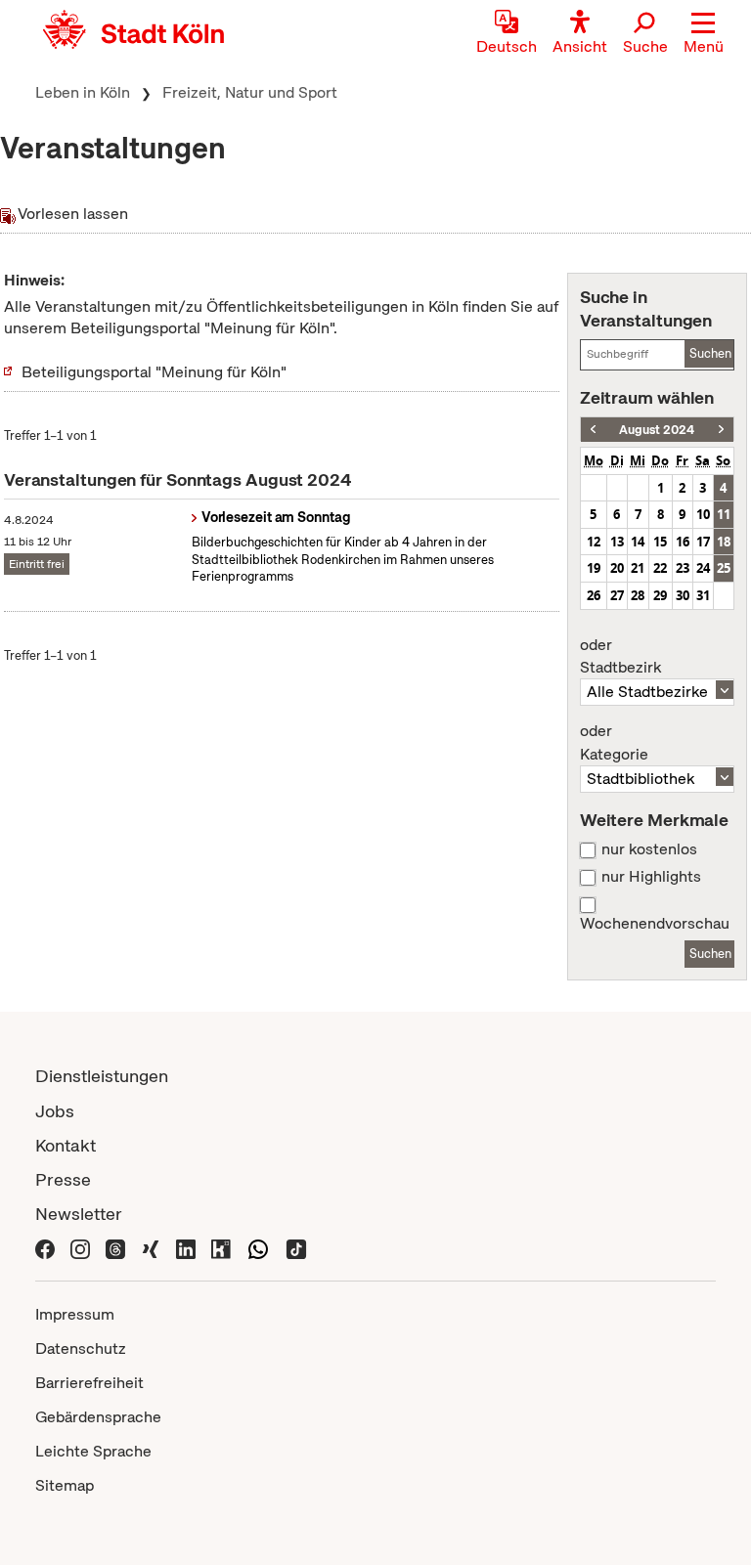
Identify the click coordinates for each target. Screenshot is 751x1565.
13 (617, 541)
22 (660, 568)
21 (637, 568)
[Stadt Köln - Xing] (150, 1248)
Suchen (710, 353)
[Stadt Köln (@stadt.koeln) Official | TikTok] (296, 1248)
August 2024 (656, 429)
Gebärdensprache (98, 1417)
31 (703, 595)
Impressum (74, 1314)
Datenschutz (80, 1348)
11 (723, 514)
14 (637, 541)
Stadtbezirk (620, 656)
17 (703, 541)
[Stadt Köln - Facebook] (45, 1248)
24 (703, 568)
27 (617, 595)
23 (682, 568)
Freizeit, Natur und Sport (249, 92)
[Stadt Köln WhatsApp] (258, 1248)
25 (723, 568)
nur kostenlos (649, 849)
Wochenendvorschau (654, 924)
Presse (63, 1179)
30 (682, 595)
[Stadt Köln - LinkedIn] (186, 1248)
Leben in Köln (82, 92)
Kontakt (65, 1145)
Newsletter (78, 1213)
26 (593, 595)
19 (593, 568)
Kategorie (614, 742)
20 (617, 568)
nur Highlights (651, 877)
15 (660, 541)
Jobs (54, 1111)
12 (593, 541)
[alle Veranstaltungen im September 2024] (721, 429)
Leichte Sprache (93, 1451)
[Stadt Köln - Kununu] (221, 1248)
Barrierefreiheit (89, 1382)
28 (637, 595)
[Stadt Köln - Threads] (115, 1248)
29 (660, 595)
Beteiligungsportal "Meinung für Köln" (154, 372)
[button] (704, 34)
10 (703, 514)
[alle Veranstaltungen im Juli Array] (593, 429)
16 (682, 541)
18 (723, 541)
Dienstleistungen (101, 1076)
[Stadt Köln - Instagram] (80, 1248)
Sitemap (64, 1485)
